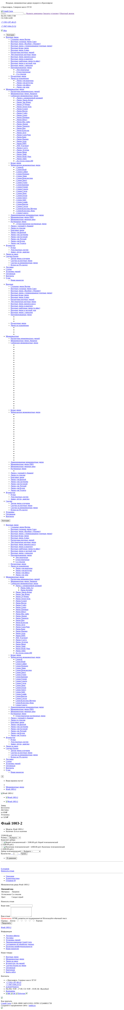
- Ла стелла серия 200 (24, 161)
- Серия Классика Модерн (26, 209)
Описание (10, 876)
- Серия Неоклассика (24, 178)
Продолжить (6, 923)
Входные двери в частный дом (23, 63)
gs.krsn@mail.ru (12, 987)
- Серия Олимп (22, 187)
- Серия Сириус (22, 213)
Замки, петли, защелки (20, 252)
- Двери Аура (21, 141)
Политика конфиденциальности (19, 946)
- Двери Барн (21, 137)
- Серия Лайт (21, 200)
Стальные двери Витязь (20, 39)
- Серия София (22, 172)
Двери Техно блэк (23, 599)
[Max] (2, 1008)
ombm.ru (32, 1005)
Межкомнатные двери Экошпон (24, 94)
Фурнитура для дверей (15, 963)
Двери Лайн (21, 651)
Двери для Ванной (18, 232)
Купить (24, 854)
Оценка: (4, 921)
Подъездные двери (18, 76)
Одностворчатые (22, 560)
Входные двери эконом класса (23, 57)
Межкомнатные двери (15, 89)
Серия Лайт (20, 692)
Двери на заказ (12, 254)
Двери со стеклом (18, 228)
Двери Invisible (26, 590)
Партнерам (10, 970)
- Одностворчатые (23, 72)
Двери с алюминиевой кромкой (29, 586)
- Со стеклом (21, 74)
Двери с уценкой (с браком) (22, 226)
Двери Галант (21, 601)
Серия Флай (20, 662)
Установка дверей (13, 271)
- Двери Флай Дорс (23, 156)
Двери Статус (21, 640)
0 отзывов (5, 869)
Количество (6, 854)
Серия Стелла (21, 698)
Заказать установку (51, 13)
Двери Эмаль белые (24, 592)
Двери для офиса (22, 573)
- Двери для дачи (22, 87)
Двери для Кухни (18, 241)
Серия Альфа (21, 694)
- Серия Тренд (21, 198)
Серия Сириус (21, 705)
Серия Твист (21, 672)
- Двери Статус (22, 148)
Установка (10, 512)
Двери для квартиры (24, 568)
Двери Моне (21, 644)
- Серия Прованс (22, 174)
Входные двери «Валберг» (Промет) (26, 44)
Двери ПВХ (20, 635)
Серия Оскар (21, 688)
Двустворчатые (22, 557)
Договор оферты (12, 936)
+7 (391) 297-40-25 (8, 22)
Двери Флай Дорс (23, 649)
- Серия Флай (21, 169)
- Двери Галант (22, 109)
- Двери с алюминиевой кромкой (29, 98)
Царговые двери (17, 230)
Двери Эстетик (22, 642)
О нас (8, 278)
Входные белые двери (20, 48)
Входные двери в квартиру (22, 59)
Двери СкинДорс (23, 627)
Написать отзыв (7, 871)
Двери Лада (20, 625)
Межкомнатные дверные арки (23, 219)
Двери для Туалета (18, 243)
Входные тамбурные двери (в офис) (25, 61)
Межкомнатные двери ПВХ (22, 217)
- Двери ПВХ (21, 143)
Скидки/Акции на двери (16, 965)
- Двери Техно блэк (23, 107)
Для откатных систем (19, 250)
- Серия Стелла (22, 206)
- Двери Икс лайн (23, 122)
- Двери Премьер (22, 117)
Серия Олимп (21, 679)
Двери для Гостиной (19, 237)
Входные (9, 284)
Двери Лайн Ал (26, 588)
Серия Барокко (22, 677)
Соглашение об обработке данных (20, 944)
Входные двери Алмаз (20, 50)
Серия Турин (21, 675)
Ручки (13, 248)
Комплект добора (8, 840)
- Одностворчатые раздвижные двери (31, 224)
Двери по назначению (20, 78)
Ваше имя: (5, 906)
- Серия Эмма (21, 176)
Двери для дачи (22, 575)
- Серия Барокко (22, 185)
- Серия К (19, 167)
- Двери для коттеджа (24, 83)
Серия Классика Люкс (25, 703)
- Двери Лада (21, 133)
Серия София (21, 664)
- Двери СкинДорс (23, 135)
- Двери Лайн (21, 159)
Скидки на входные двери (21, 261)
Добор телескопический (11, 851)
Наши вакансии (17, 280)
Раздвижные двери (18, 222)
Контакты (10, 276)
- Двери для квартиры (25, 81)
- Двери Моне (21, 152)
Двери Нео (20, 620)
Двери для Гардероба (19, 235)
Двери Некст (21, 612)
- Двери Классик (22, 130)
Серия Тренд (21, 690)
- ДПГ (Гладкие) (22, 146)
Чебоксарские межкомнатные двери (25, 165)
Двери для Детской (18, 239)
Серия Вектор (21, 696)
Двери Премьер (22, 609)
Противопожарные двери (21, 68)
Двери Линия (21, 616)
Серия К (19, 659)
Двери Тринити (22, 618)
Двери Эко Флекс (23, 594)
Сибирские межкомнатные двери (24, 96)
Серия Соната (21, 681)
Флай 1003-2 (11, 789)
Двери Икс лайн (22, 614)
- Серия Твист (21, 180)
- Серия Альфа (21, 202)
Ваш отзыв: (5, 916)
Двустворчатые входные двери (23, 55)
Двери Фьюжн (21, 631)
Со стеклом (20, 562)
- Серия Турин (21, 182)
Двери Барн (20, 629)
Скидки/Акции (12, 256)
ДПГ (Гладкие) (22, 638)
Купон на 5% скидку (19, 265)
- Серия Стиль (21, 191)
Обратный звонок (66, 13)
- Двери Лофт (21, 154)
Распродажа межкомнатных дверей (25, 91)
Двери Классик (22, 622)
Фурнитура (10, 245)
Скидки (9, 501)
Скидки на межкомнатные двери (24, 263)
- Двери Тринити (23, 126)
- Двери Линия (22, 124)
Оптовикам (10, 274)
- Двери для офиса (23, 85)
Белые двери (16, 163)
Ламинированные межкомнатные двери (27, 215)
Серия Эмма (21, 668)
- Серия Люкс (21, 193)
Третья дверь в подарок (20, 258)
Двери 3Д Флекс (22, 596)
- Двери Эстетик (22, 150)
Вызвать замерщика (34, 13)
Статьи (9, 269)
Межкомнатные (12, 336)
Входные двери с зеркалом (22, 65)
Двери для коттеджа (24, 570)
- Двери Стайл (21, 113)
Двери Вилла (21, 603)
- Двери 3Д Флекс (23, 104)
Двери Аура (20, 633)
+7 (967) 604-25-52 (8, 26)
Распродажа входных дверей (22, 52)
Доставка (9, 267)
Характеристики (12, 878)
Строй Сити (6, 1003)
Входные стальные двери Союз (23, 41)
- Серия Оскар (21, 196)
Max (5, 31)
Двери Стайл (21, 605)
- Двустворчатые (22, 70)
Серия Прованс (22, 666)
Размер (4, 838)
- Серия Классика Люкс (25, 211)
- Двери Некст (21, 120)
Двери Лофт (21, 646)
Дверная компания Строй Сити (19, 942)
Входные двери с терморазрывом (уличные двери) (31, 46)
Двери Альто (21, 607)
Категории (10, 35)
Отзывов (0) (11, 880)
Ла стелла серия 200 (24, 653)
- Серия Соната (22, 189)
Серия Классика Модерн (26, 701)
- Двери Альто (21, 115)
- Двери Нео (21, 128)
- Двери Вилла (21, 111)
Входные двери (12, 37)
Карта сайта (11, 972)
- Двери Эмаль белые (24, 100)
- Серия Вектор (22, 204)
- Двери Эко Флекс (23, 102)
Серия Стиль (21, 683)
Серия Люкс (21, 685)
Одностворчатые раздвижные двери (30, 716)
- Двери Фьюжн (22, 139)
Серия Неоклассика (24, 670)
